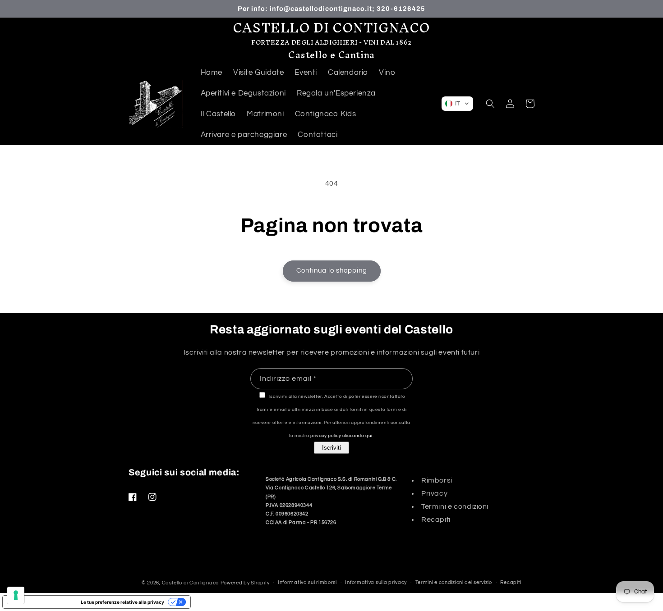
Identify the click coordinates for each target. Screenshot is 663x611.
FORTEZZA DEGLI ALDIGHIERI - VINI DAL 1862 (331, 43)
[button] (457, 103)
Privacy (434, 493)
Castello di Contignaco (190, 582)
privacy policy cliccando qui (341, 435)
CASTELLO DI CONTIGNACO (331, 27)
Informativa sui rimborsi (307, 582)
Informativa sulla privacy (376, 582)
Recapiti (436, 519)
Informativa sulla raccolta (39, 602)
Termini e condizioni (454, 506)
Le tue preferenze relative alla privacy (122, 602)
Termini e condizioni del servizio (453, 582)
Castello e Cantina (331, 54)
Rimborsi (436, 480)
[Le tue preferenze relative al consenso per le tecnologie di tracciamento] (15, 595)
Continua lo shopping (331, 270)
